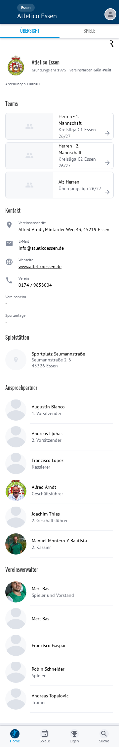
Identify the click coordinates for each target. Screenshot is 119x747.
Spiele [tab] (89, 30)
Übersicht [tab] (30, 30)
